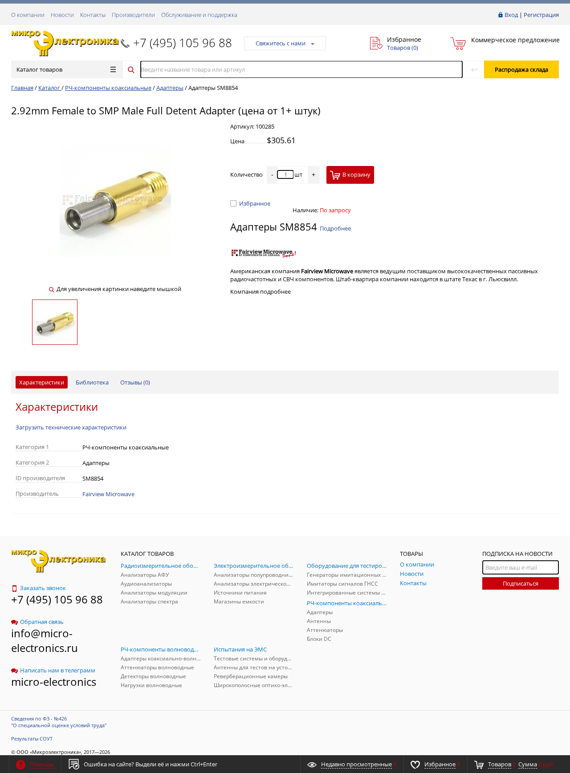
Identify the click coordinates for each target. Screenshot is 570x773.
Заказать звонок (43, 588)
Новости (62, 15)
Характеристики (41, 382)
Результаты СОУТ (32, 738)
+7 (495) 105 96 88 (182, 43)
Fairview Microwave (108, 494)
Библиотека (92, 382)
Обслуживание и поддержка (199, 15)
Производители (133, 15)
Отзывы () (135, 382)
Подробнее (335, 228)
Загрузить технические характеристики (71, 427)
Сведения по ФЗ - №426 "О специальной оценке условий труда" (58, 721)
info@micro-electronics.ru (44, 640)
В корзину (356, 174)
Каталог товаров (39, 69)
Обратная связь (42, 622)
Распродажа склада (521, 69)
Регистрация (541, 15)
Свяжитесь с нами (280, 43)
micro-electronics (53, 681)
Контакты (93, 15)
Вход (511, 15)
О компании (28, 15)
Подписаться (520, 583)
